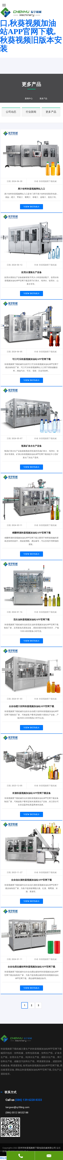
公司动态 (11, 111)
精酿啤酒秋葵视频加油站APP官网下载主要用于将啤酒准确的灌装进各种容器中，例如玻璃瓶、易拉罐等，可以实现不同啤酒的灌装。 (31, 541)
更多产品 (51, 111)
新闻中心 (29, 98)
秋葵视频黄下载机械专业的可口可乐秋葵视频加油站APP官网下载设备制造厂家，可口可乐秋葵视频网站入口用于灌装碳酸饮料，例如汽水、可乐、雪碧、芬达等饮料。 (31, 367)
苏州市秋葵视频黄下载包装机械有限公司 (37, 1148)
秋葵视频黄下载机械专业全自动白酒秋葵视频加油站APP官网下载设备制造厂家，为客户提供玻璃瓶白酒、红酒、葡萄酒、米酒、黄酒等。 (31, 888)
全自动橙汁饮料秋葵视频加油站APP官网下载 (31, 706)
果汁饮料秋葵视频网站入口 (31, 189)
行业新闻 (31, 111)
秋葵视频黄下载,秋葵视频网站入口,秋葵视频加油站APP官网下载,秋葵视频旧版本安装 (31, 27)
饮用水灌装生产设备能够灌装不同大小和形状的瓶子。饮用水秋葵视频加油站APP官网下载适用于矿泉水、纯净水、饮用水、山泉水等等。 (31, 280)
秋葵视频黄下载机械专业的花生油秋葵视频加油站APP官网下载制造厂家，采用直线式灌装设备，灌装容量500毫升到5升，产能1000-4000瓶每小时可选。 (31, 627)
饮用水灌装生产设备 (31, 272)
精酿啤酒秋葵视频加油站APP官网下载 (31, 533)
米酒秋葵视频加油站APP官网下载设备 (31, 793)
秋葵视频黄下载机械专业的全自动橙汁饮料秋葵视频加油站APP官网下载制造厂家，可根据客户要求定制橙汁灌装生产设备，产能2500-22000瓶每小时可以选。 (31, 714)
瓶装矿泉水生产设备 (31, 446)
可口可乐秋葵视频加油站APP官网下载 (31, 359)
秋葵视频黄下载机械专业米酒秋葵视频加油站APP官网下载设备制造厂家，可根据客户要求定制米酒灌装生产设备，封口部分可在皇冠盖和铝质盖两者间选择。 (31, 801)
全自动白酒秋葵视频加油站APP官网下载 (31, 880)
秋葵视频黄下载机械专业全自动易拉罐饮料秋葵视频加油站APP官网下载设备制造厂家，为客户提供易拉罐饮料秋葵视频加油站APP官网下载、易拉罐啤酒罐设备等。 (31, 975)
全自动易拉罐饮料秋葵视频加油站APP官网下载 (31, 967)
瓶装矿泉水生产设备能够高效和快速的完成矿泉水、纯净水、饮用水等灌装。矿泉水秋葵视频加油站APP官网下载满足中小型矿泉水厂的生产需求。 (31, 454)
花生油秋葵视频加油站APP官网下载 (31, 619)
